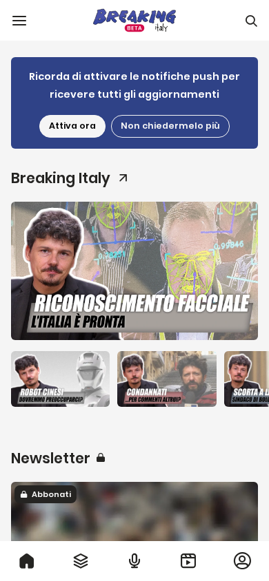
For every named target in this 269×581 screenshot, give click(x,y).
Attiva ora (72, 125)
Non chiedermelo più (170, 125)
